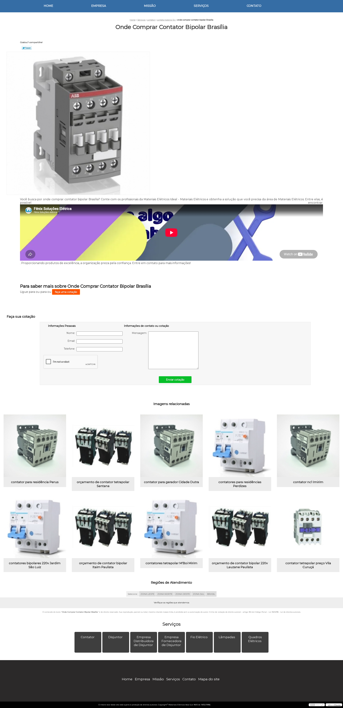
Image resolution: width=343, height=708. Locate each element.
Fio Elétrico (199, 637)
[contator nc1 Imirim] (308, 445)
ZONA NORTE (164, 594)
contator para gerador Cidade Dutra (171, 482)
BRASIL (211, 594)
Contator (88, 637)
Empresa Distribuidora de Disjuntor (144, 641)
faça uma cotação (66, 292)
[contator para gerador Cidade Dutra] (171, 445)
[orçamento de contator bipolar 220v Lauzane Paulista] (240, 527)
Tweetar (27, 48)
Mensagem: (140, 333)
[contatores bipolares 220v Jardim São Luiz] (35, 527)
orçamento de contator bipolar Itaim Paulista (103, 565)
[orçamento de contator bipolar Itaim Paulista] (103, 527)
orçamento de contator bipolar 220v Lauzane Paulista (240, 565)
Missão (150, 6)
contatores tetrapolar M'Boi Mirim (171, 563)
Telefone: (70, 348)
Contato (254, 6)
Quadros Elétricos (255, 639)
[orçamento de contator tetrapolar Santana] (103, 445)
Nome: (71, 333)
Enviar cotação (175, 379)
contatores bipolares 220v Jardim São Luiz (35, 565)
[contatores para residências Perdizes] (240, 445)
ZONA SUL (198, 594)
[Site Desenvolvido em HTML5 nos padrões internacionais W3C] (317, 704)
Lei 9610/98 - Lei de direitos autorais (284, 612)
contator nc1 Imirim (308, 482)
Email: (72, 340)
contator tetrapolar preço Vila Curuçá (308, 565)
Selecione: (133, 594)
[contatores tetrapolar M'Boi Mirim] (171, 527)
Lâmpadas (227, 637)
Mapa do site (209, 679)
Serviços (201, 6)
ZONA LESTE (147, 594)
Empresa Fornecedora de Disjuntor (171, 641)
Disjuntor (115, 637)
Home (48, 6)
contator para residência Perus (35, 482)
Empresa (98, 6)
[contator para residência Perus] (35, 445)
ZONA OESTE (182, 594)
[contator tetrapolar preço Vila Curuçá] (308, 527)
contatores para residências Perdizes (239, 484)
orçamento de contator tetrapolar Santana (103, 484)
